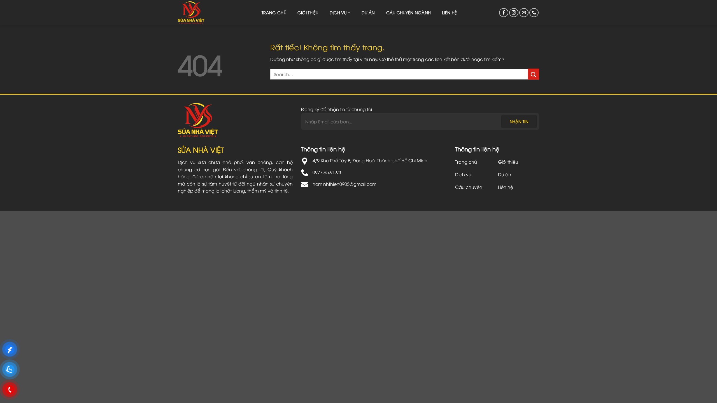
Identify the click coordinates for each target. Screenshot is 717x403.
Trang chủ (274, 12)
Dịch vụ (338, 12)
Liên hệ (449, 12)
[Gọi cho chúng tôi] (534, 12)
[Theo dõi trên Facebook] (503, 12)
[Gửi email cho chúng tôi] (524, 12)
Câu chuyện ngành (408, 12)
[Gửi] (533, 74)
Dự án (368, 12)
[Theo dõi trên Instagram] (513, 12)
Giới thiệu (307, 12)
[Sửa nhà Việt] (194, 12)
